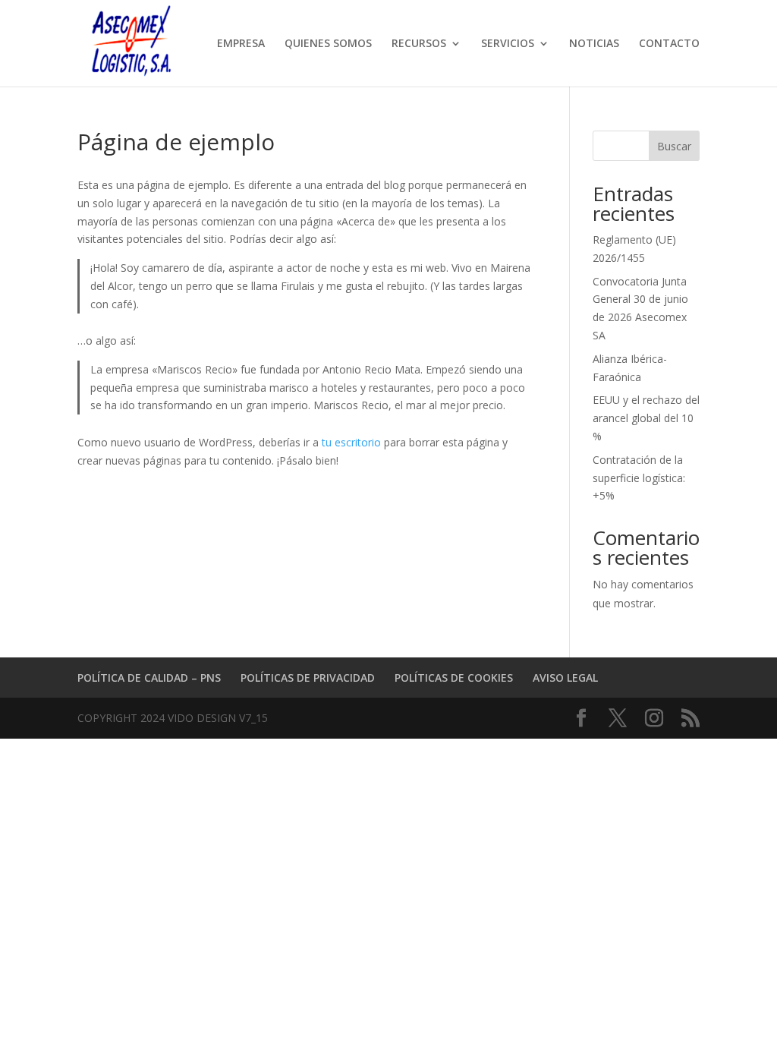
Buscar (674, 146)
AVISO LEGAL (565, 677)
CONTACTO (669, 44)
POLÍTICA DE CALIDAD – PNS (149, 677)
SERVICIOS (507, 44)
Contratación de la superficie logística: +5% (639, 477)
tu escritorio (351, 442)
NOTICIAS (594, 44)
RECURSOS (419, 44)
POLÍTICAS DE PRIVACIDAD (308, 677)
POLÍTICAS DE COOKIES (454, 677)
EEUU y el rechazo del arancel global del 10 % (646, 417)
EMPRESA (241, 44)
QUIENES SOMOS (328, 44)
